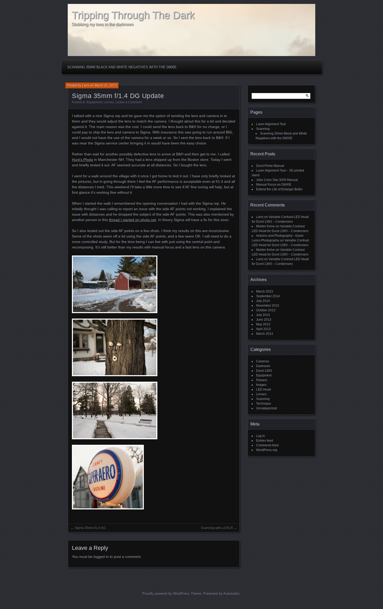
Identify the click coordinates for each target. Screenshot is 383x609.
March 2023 (264, 291)
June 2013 (263, 319)
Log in (260, 436)
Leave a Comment (129, 102)
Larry (85, 85)
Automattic (231, 593)
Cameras (262, 361)
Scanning (263, 129)
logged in (101, 557)
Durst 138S (264, 371)
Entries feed (264, 440)
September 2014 (268, 296)
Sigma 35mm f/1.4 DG (90, 528)
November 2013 (267, 305)
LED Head (263, 389)
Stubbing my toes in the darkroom (102, 24)
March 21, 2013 (106, 85)
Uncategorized (266, 408)
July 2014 (263, 301)
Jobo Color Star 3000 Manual (277, 180)
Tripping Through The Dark (133, 15)
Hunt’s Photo (82, 159)
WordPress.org (266, 450)
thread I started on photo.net (132, 220)
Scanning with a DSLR (217, 528)
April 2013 (263, 329)
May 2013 (263, 324)
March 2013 (264, 334)
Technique (263, 403)
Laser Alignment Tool (271, 124)
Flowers (261, 380)
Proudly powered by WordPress (166, 593)
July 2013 (263, 315)
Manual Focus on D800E (273, 184)
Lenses (109, 102)
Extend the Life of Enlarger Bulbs (279, 189)
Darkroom (263, 366)
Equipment (94, 102)
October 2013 (265, 310)
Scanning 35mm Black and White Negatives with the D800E (122, 67)
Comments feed (267, 445)
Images (261, 385)
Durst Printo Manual (270, 166)
